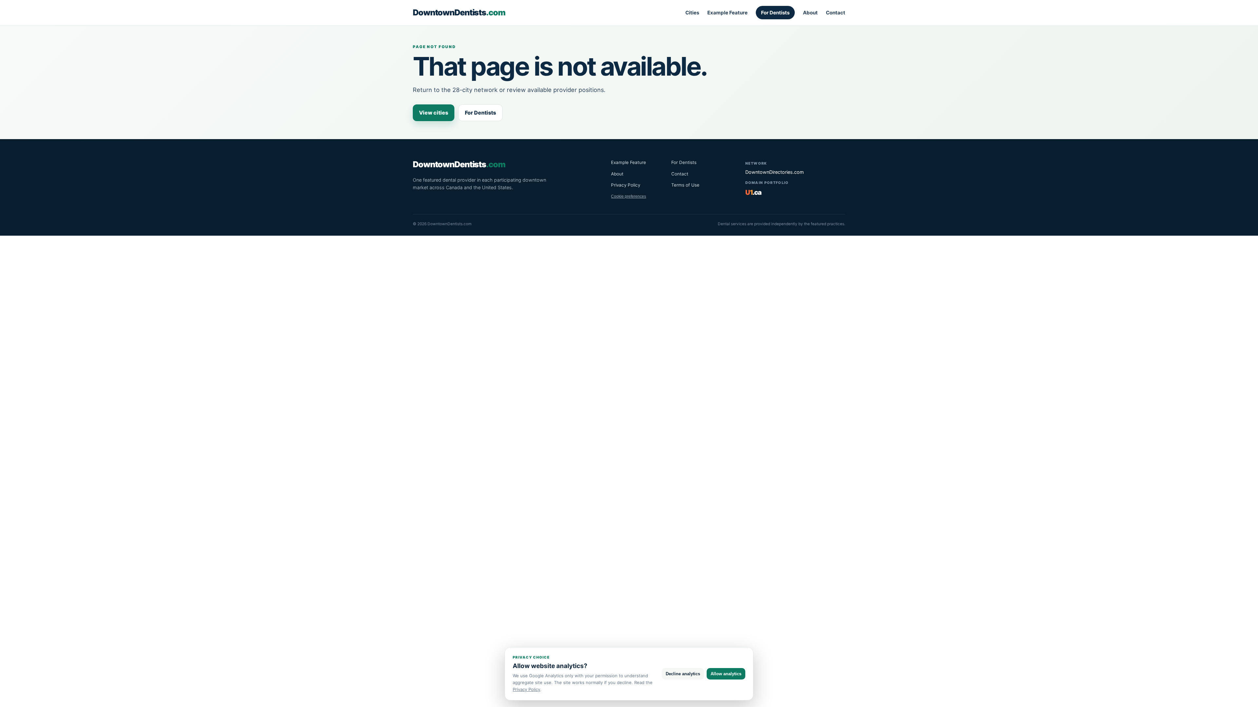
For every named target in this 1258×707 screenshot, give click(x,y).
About (810, 12)
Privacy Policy (625, 185)
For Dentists (775, 12)
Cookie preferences (628, 196)
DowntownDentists (459, 12)
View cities (433, 112)
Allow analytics (726, 673)
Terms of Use (685, 185)
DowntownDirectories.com (774, 172)
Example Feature (727, 12)
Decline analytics (683, 673)
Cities (692, 12)
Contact (835, 12)
